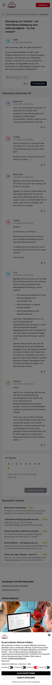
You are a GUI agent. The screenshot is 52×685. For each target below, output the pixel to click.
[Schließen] (48, 605)
